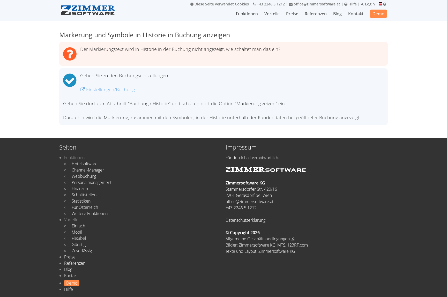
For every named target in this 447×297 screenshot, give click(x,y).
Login (369, 4)
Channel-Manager (88, 170)
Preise (292, 14)
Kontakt (355, 14)
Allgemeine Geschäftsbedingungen (258, 239)
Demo (378, 14)
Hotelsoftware (85, 164)
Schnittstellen (84, 195)
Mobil (77, 232)
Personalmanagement (91, 182)
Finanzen (80, 188)
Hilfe (352, 4)
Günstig (79, 244)
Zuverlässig (82, 251)
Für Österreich (85, 207)
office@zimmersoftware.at (316, 4)
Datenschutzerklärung (245, 220)
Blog (337, 14)
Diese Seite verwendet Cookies (221, 4)
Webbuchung (84, 176)
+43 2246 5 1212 (270, 4)
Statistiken (81, 201)
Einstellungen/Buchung (110, 89)
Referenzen (316, 14)
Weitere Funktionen (90, 213)
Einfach (78, 226)
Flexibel (79, 238)
